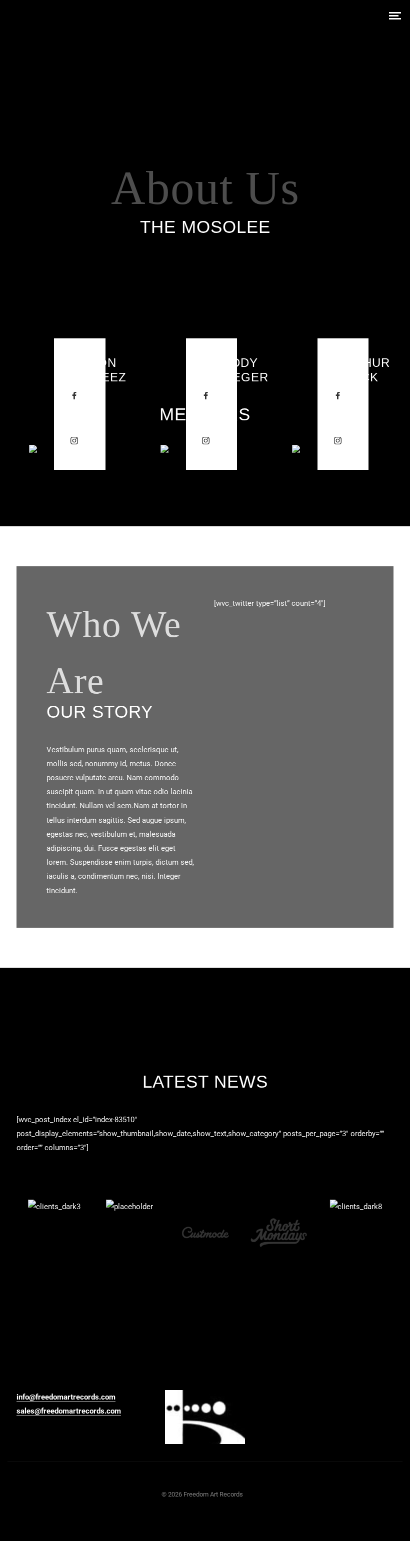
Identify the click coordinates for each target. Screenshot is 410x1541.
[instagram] (74, 440)
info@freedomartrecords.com (66, 1397)
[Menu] (395, 15)
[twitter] (74, 418)
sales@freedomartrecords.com (68, 1411)
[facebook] (74, 395)
